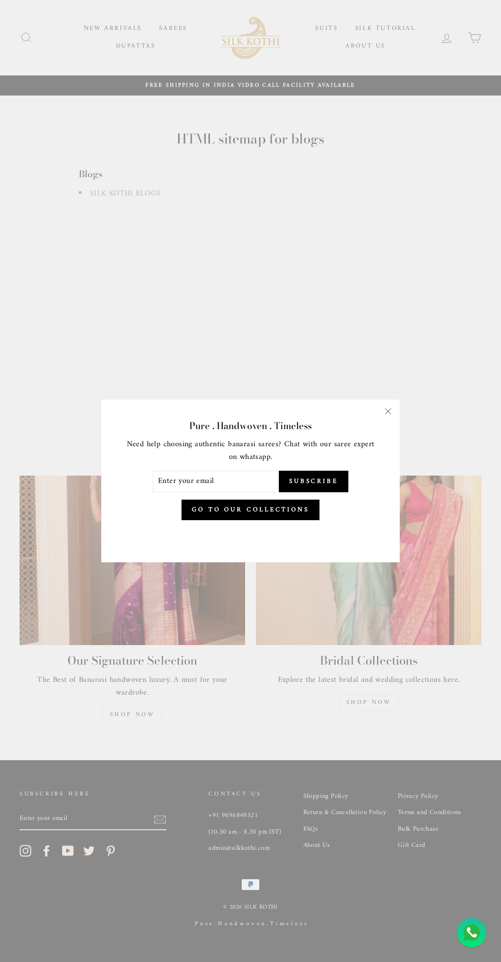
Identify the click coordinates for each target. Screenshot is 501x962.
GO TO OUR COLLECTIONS (250, 509)
